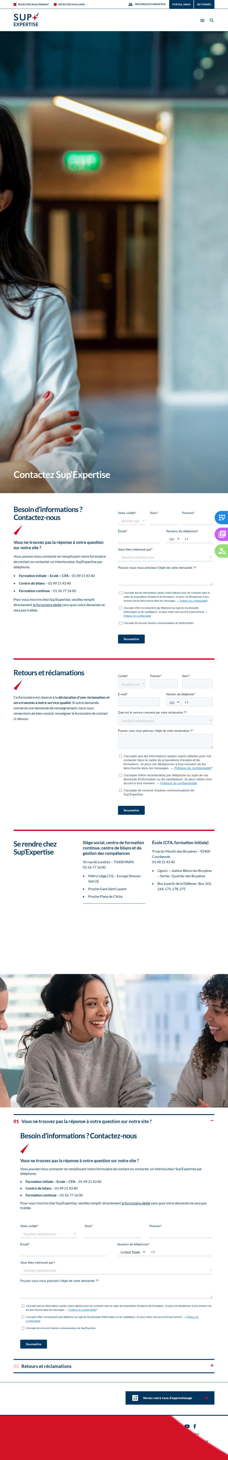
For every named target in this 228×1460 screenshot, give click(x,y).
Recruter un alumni (71, 4)
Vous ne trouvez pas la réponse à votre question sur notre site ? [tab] (83, 1121)
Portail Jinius (181, 4)
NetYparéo (204, 4)
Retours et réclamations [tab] (42, 1366)
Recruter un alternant (33, 4)
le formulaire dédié (47, 605)
